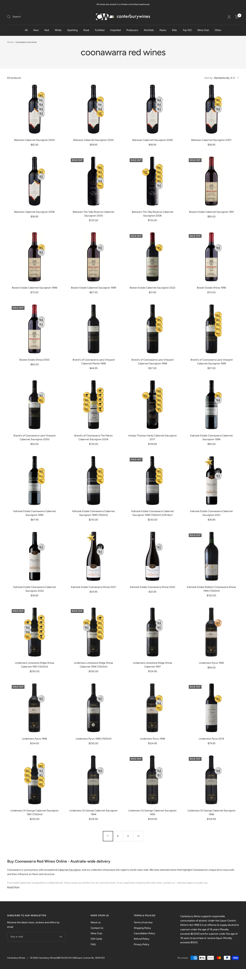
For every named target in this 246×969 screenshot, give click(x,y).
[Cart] (237, 17)
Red (46, 30)
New (36, 30)
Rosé (86, 30)
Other (218, 30)
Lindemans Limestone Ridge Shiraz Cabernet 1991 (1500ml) (34, 664)
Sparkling (72, 30)
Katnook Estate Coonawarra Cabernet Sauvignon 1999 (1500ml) (93, 513)
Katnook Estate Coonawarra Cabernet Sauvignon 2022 (34, 589)
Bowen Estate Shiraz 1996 (211, 287)
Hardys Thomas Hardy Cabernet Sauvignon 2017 (152, 437)
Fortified (99, 30)
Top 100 (187, 30)
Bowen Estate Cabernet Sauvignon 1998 (34, 287)
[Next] (138, 836)
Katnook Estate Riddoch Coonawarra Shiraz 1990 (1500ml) (211, 589)
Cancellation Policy (144, 933)
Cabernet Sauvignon (69, 869)
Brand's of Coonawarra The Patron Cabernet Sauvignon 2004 (93, 437)
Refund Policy (141, 938)
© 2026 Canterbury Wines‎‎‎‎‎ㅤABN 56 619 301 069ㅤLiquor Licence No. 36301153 (67, 958)
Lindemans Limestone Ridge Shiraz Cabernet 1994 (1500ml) (93, 664)
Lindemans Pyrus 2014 (211, 738)
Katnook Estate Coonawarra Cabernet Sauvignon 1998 (211, 437)
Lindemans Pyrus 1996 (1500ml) (93, 738)
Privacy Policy (141, 944)
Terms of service (143, 922)
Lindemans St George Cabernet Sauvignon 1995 (152, 812)
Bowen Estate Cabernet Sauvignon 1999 (93, 287)
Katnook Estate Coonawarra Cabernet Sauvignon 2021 (211, 513)
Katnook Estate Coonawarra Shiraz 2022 (152, 587)
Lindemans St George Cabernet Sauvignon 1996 (211, 812)
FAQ (93, 944)
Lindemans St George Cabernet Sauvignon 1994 (94, 812)
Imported (115, 30)
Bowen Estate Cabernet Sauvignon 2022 (152, 287)
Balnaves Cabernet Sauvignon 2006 (152, 140)
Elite (174, 30)
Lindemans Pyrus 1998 (152, 738)
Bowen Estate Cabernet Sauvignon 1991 (211, 211)
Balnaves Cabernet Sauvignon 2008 (34, 211)
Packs (163, 30)
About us (96, 922)
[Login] (229, 16)
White (58, 30)
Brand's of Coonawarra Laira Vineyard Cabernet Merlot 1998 (94, 361)
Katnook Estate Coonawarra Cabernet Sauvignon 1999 (34, 513)
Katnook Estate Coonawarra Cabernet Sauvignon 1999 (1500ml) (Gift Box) (152, 513)
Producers (132, 30)
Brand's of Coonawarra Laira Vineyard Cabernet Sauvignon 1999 (211, 361)
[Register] (60, 936)
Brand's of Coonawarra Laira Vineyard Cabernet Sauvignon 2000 (34, 437)
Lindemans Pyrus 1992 (211, 662)
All (26, 30)
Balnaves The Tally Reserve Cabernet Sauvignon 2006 (152, 213)
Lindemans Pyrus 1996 (34, 738)
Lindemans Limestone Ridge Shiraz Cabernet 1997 (152, 664)
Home (10, 42)
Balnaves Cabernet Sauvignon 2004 (34, 140)
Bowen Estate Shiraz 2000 (34, 359)
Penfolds (149, 30)
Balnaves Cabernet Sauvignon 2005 (93, 140)
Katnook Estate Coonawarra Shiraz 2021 (93, 587)
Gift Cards (96, 938)
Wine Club (203, 30)
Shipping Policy (142, 928)
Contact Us (97, 928)
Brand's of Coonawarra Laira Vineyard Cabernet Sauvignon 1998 (152, 361)
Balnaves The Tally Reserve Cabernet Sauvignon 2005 (93, 213)
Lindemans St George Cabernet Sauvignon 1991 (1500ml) (34, 812)
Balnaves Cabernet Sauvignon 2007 (211, 140)
